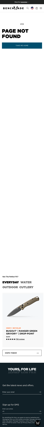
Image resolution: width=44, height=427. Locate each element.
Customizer (24, 2)
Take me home (22, 45)
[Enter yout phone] (40, 411)
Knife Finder (11, 353)
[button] (37, 423)
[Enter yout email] (40, 392)
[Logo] (13, 8)
